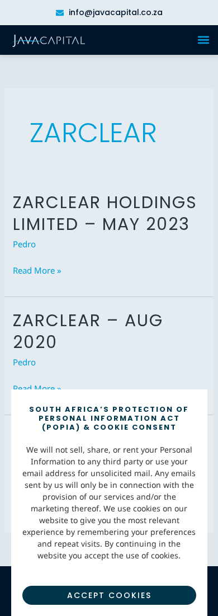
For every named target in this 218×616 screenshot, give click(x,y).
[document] (109, 308)
